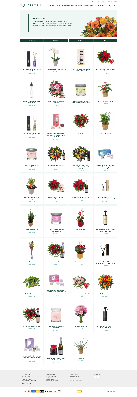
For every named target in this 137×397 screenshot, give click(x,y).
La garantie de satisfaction (52, 380)
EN (116, 1)
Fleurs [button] (52, 5)
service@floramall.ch (74, 376)
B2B (103, 5)
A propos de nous (26, 377)
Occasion (55, 40)
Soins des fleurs (49, 382)
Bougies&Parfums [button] (76, 5)
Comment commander (51, 376)
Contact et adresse (26, 383)
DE (112, 1)
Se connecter (106, 1)
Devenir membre (97, 1)
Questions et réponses (27, 379)
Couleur (80, 40)
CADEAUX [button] (86, 5)
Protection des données (27, 382)
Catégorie (31, 40)
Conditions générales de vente (29, 380)
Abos (99, 5)
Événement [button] (93, 5)
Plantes (57, 5)
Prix (105, 40)
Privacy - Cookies (26, 376)
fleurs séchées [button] (65, 5)
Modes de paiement (50, 379)
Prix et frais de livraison (51, 377)
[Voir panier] (114, 5)
